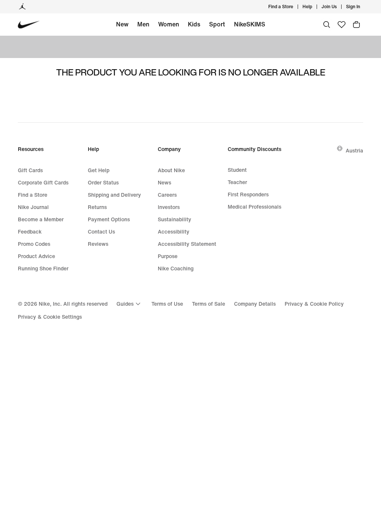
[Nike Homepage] (29, 25)
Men (143, 24)
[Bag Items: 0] (356, 24)
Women (168, 24)
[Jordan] (22, 6)
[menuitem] (314, 6)
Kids (194, 24)
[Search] (326, 24)
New (122, 24)
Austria (354, 150)
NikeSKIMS (249, 24)
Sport (217, 24)
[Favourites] (341, 24)
